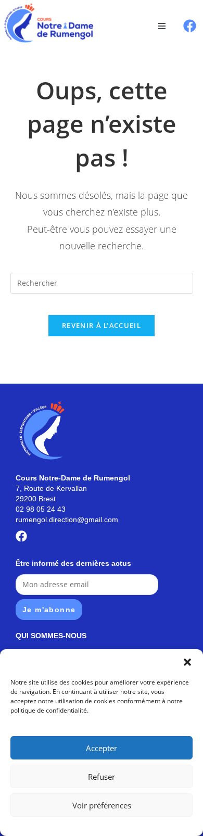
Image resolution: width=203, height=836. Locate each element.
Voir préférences (101, 805)
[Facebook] (189, 25)
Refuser (101, 776)
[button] (187, 662)
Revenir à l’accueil (101, 325)
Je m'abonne (48, 609)
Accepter (101, 748)
